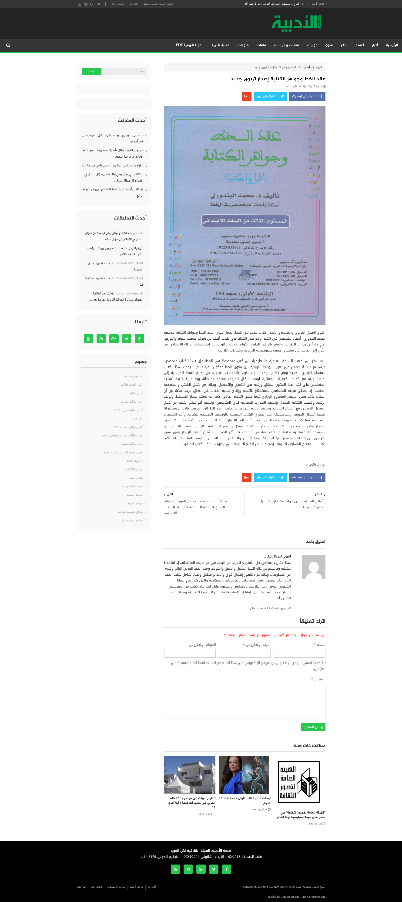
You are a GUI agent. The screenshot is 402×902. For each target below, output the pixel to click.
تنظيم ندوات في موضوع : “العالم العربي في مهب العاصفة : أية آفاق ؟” (191, 802)
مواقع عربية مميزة (132, 520)
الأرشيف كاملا (135, 461)
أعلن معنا (137, 419)
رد (250, 608)
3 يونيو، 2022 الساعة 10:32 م (272, 608)
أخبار (375, 45)
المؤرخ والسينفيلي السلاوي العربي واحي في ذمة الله (272, 4)
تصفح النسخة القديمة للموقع (158, 4)
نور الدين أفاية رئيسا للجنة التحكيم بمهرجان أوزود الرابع (112, 192)
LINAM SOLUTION (269, 886)
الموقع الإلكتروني (202, 645)
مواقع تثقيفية (135, 503)
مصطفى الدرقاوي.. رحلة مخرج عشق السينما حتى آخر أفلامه (112, 138)
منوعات (243, 45)
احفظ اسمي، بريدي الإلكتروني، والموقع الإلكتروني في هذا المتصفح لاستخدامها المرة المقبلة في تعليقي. (248, 665)
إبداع (344, 45)
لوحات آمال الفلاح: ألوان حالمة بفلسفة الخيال (245, 801)
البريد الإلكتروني (257, 645)
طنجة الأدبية (315, 86)
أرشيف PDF (118, 4)
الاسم (319, 645)
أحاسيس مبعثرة (133, 376)
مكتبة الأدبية (220, 45)
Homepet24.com (290, 897)
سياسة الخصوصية (132, 486)
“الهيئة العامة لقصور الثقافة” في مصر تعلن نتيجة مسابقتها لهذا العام (301, 815)
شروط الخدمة (135, 495)
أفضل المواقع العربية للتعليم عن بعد (122, 436)
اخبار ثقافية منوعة (132, 444)
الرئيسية (392, 45)
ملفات (261, 45)
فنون (329, 45)
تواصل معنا (136, 478)
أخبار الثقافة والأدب (132, 385)
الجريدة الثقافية (134, 470)
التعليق (318, 679)
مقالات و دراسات (286, 45)
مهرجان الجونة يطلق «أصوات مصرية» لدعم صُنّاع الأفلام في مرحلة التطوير (113, 153)
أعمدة (360, 45)
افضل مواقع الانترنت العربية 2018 (123, 453)
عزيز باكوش (135, 248)
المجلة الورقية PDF (190, 45)
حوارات (312, 45)
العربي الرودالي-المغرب (277, 556)
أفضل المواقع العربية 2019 (128, 427)
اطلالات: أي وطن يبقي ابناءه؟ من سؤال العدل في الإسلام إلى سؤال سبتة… (113, 177)
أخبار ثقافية (136, 393)
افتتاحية (134, 4)
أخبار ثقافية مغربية (132, 402)
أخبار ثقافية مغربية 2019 (128, 410)
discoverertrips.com (313, 897)
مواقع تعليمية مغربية (130, 512)
